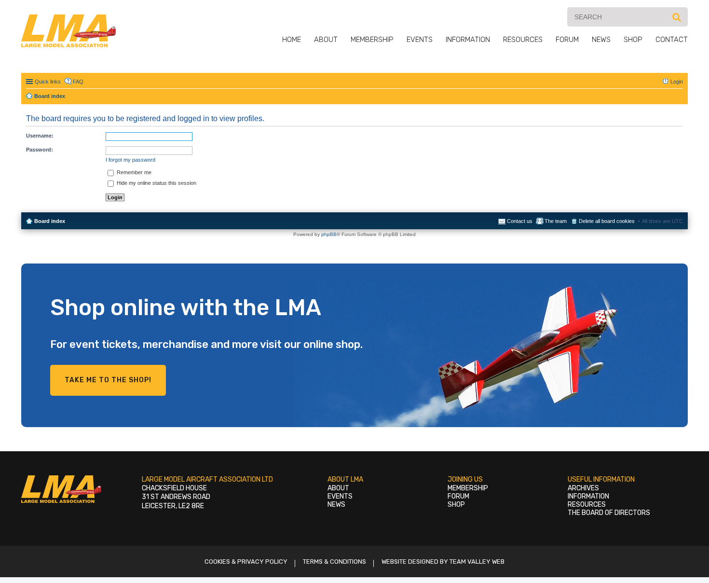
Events (420, 39)
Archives (583, 488)
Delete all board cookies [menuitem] (607, 221)
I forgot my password (130, 160)
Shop (633, 39)
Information (468, 39)
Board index (49, 221)
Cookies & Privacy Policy (246, 561)
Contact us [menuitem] (519, 221)
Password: (39, 150)
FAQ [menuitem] (78, 81)
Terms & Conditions (334, 561)
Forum (567, 39)
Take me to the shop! (108, 380)
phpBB (329, 234)
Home (291, 39)
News (601, 39)
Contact (671, 39)
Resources (523, 39)
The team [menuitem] (556, 221)
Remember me (133, 172)
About (326, 39)
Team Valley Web (477, 561)
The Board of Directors (609, 513)
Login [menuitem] (676, 81)
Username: (40, 136)
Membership (372, 39)
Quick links (48, 81)
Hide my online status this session (155, 183)
